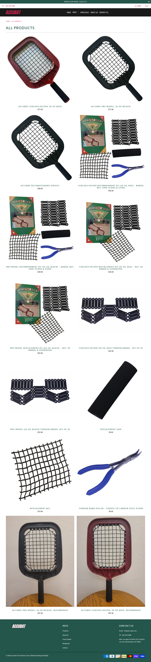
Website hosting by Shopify (39, 655)
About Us (66, 635)
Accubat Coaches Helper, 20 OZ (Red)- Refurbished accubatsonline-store (111, 561)
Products (66, 631)
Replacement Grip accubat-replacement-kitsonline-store (111, 392)
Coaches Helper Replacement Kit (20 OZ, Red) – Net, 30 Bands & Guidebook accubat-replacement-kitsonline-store (111, 229)
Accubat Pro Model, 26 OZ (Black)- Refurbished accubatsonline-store (40, 561)
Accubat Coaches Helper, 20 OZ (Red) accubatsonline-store (40, 69)
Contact (65, 648)
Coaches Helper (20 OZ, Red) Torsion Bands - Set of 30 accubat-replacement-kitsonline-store (111, 310)
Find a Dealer (67, 639)
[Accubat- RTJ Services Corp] (13, 12)
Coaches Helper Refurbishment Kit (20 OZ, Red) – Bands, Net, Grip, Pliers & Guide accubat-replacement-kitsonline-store (111, 148)
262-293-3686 (10, 6)
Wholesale (66, 643)
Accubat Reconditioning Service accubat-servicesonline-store (40, 148)
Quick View (40, 74)
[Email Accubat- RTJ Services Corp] (3, 6)
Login (139, 6)
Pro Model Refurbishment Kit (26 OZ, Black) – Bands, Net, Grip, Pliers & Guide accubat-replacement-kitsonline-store (40, 229)
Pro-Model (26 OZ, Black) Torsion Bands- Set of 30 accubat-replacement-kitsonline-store (40, 392)
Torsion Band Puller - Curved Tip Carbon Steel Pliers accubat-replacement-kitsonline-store (111, 471)
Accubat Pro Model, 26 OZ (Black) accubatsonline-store (111, 69)
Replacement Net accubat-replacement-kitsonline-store (40, 471)
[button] (76, 12)
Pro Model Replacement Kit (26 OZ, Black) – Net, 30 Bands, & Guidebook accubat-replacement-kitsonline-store (40, 310)
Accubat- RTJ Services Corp (20, 655)
